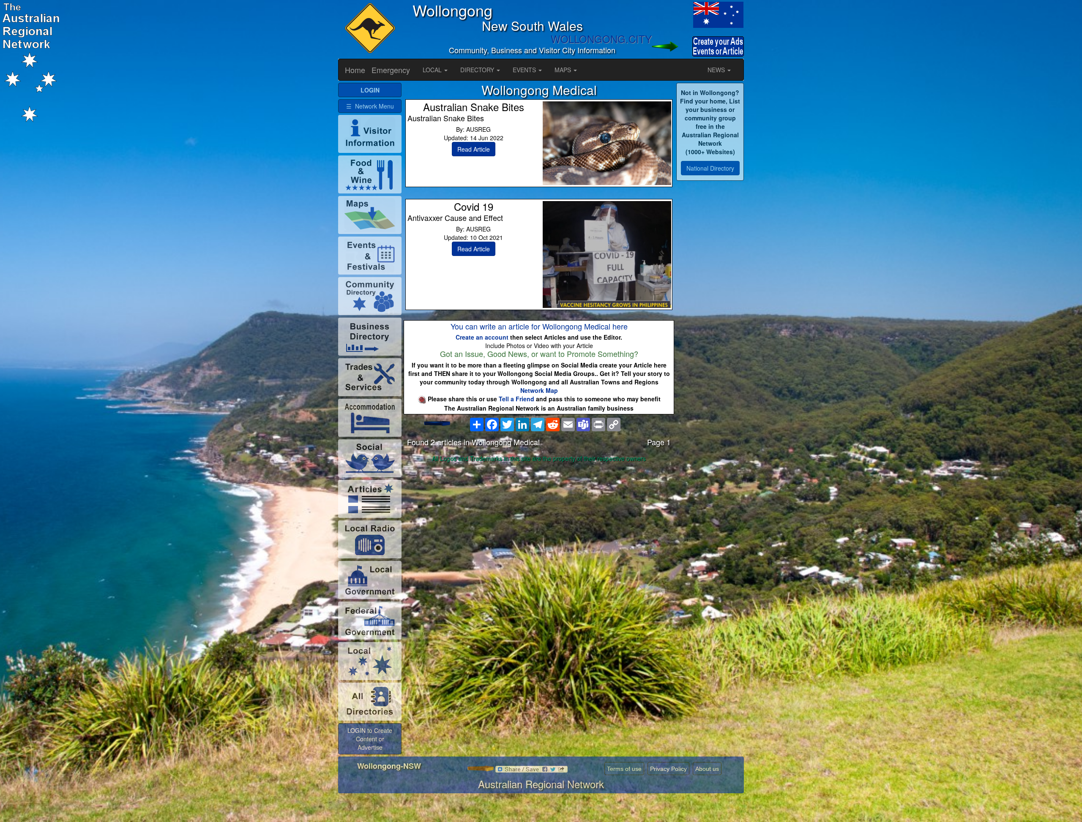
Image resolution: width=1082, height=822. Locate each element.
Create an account (482, 337)
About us (707, 768)
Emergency (391, 69)
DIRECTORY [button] (478, 69)
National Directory (710, 168)
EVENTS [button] (525, 69)
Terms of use (624, 768)
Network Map (539, 390)
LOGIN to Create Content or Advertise (369, 738)
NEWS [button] (717, 69)
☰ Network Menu (370, 106)
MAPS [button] (564, 69)
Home (355, 69)
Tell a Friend (516, 399)
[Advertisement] (539, 532)
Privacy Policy (668, 768)
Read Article (473, 149)
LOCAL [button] (433, 69)
